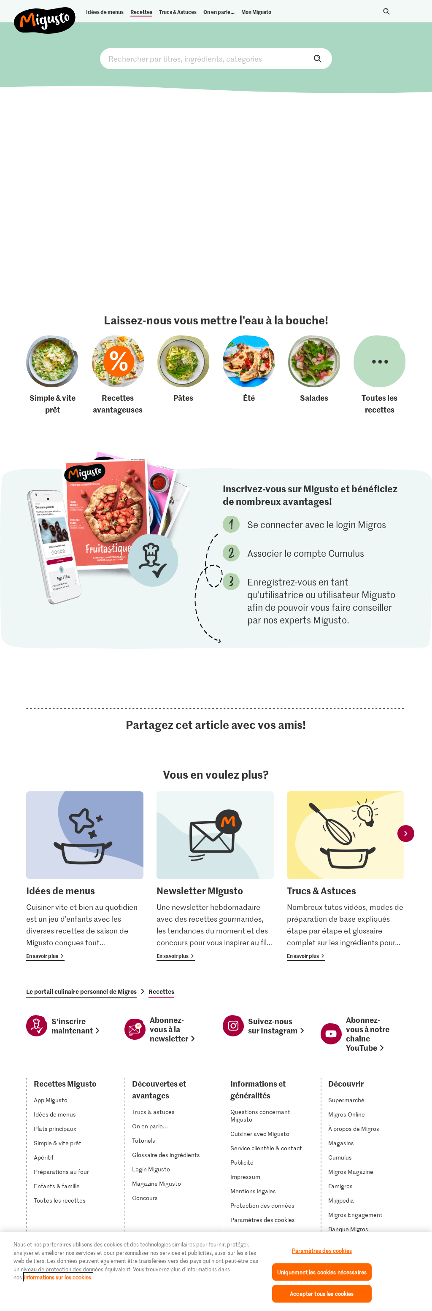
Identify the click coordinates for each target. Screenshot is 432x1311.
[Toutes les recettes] (380, 375)
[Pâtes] (183, 375)
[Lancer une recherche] (386, 11)
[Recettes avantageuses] (118, 375)
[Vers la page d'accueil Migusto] (45, 13)
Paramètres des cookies (262, 1220)
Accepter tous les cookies (322, 1293)
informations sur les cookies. (58, 1277)
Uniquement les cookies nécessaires (322, 1272)
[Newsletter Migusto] (215, 876)
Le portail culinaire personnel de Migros (81, 991)
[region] (216, 1271)
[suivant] (405, 834)
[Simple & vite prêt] (52, 375)
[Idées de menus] (84, 876)
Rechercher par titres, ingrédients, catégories (216, 58)
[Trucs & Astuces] (345, 876)
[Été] (249, 375)
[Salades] (314, 375)
